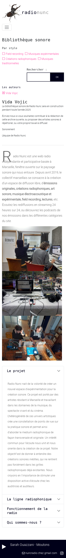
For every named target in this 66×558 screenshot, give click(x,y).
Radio (35, 12)
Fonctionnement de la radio (27, 511)
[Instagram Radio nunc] (62, 553)
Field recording (13, 54)
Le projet (16, 371)
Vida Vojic (10, 93)
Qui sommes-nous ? (24, 522)
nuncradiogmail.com (41, 553)
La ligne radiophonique (29, 499)
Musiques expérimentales (42, 54)
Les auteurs (11, 87)
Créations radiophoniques (19, 59)
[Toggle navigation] (7, 27)
